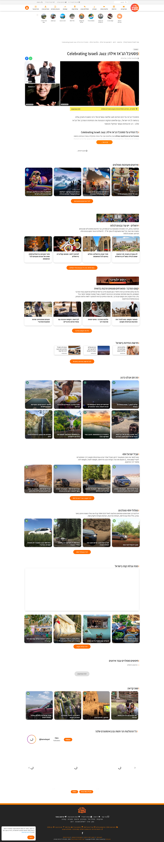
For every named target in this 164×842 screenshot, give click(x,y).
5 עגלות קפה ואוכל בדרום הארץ (98, 641)
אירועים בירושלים (132, 665)
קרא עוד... (104, 142)
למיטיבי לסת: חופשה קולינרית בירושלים (68, 255)
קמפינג (64, 819)
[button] (37, 15)
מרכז (88, 822)
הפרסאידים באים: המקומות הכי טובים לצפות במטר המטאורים (98, 405)
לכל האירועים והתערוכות (82, 201)
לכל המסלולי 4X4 (82, 552)
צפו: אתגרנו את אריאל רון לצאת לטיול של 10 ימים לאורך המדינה (126, 435)
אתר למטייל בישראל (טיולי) (77, 839)
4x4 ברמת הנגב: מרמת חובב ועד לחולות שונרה (98, 544)
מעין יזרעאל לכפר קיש (130, 545)
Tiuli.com (108, 839)
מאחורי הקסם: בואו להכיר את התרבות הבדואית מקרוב (126, 320)
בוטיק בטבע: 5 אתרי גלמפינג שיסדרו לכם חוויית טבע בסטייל (69, 640)
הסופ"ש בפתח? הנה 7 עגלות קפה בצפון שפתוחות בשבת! (127, 640)
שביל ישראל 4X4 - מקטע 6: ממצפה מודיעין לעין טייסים (97, 490)
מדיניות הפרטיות (26, 832)
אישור (31, 837)
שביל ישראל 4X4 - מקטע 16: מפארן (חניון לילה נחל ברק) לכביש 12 (126, 490)
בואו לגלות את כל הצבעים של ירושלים (82, 268)
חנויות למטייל (85, 817)
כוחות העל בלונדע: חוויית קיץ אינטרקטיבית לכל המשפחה (99, 192)
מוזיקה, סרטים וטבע (101, 717)
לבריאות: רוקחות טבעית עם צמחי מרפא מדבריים (68, 320)
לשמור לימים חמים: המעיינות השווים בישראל (41, 405)
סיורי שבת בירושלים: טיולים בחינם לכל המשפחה (98, 255)
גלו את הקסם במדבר (82, 331)
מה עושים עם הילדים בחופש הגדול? (127, 716)
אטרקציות (100, 819)
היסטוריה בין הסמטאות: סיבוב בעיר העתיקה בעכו (97, 435)
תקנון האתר (99, 837)
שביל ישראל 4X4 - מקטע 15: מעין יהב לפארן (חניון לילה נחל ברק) (39, 490)
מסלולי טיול (91, 819)
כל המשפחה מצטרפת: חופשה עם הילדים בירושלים (68, 435)
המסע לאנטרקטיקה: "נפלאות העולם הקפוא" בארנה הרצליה (70, 192)
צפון (92, 822)
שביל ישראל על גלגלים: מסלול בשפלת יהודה (41, 716)
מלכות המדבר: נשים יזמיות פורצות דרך (98, 320)
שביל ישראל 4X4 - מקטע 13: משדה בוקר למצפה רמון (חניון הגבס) (68, 490)
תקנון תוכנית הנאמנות (77, 837)
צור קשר (104, 817)
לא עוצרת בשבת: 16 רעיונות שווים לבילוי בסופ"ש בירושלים (126, 255)
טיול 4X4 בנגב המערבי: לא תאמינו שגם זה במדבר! (38, 544)
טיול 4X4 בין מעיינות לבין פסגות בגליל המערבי (69, 544)
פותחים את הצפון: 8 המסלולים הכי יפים (39, 435)
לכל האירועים (75, 109)
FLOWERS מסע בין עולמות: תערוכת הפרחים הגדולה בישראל (39, 192)
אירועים (76, 819)
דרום (72, 822)
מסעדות (70, 819)
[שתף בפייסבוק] (26, 58)
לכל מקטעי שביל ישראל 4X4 (82, 498)
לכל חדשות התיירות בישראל (82, 361)
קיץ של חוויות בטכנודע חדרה (127, 193)
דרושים (95, 817)
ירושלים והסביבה (80, 822)
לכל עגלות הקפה (82, 646)
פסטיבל (136, 49)
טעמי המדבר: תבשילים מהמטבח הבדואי (68, 405)
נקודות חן (83, 819)
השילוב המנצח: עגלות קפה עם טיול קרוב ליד (38, 640)
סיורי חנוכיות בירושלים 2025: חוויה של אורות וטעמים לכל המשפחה (39, 256)
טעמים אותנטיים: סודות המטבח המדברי (41, 320)
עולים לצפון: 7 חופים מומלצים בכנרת (127, 405)
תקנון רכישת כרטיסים (89, 837)
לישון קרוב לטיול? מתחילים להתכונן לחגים (70, 716)
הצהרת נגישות (66, 837)
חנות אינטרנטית (73, 817)
